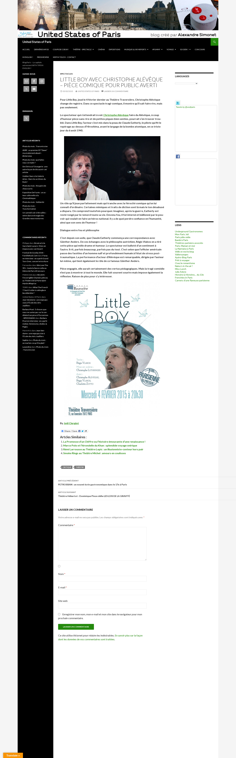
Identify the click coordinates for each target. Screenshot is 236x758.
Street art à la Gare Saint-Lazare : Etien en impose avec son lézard (34, 246)
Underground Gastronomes (189, 231)
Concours (200, 49)
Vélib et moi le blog (184, 251)
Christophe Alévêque (116, 114)
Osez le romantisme (185, 263)
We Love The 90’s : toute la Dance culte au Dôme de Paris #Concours (35, 268)
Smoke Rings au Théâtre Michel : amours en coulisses (94, 453)
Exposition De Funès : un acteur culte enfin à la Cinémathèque (34, 195)
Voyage (170, 49)
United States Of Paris (88, 91)
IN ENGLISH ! (27, 57)
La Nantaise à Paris (184, 248)
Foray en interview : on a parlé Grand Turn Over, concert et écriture (35, 258)
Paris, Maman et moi (185, 245)
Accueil (26, 49)
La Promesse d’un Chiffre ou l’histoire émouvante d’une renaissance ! (104, 441)
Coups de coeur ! (61, 49)
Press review (43, 57)
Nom (61, 573)
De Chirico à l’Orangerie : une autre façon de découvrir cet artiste (35, 169)
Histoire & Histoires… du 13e (189, 274)
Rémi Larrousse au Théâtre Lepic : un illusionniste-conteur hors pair (103, 449)
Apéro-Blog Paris (183, 257)
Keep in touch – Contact (64, 57)
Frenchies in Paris (183, 277)
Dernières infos (41, 49)
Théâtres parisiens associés (189, 243)
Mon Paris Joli (182, 234)
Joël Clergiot (71, 423)
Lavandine (26, 347)
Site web (63, 600)
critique (67, 467)
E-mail (62, 587)
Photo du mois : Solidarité (33, 202)
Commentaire (66, 525)
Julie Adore (180, 271)
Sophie (25, 340)
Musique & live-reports (135, 49)
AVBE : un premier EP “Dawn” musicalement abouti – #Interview (34, 153)
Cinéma (101, 49)
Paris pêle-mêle (182, 237)
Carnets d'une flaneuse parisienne (192, 280)
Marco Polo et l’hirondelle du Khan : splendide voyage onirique (100, 445)
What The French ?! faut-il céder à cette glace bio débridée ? (35, 290)
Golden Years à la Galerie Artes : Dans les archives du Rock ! (34, 179)
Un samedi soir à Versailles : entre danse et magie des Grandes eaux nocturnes (34, 215)
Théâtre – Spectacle (82, 49)
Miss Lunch (180, 269)
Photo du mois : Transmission (35, 146)
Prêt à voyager (182, 260)
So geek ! (184, 49)
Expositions (114, 49)
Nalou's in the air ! (184, 266)
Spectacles (66, 74)
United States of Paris (36, 42)
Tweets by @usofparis (185, 107)
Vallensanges (181, 254)
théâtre (80, 467)
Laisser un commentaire (116, 91)
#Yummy (156, 49)
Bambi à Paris (181, 240)
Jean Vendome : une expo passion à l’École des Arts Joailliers (35, 303)
